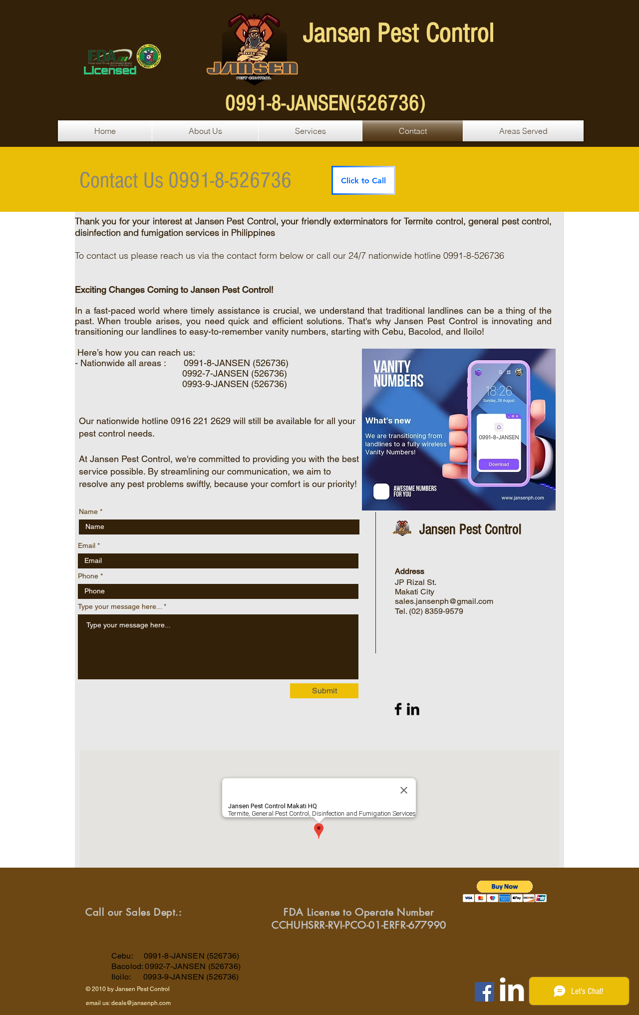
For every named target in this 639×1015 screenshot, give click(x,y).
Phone (88, 575)
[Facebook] (484, 992)
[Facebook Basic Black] (398, 709)
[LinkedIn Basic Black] (413, 709)
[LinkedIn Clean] (512, 989)
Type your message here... (120, 606)
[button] (505, 891)
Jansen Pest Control (398, 32)
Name (88, 511)
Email (86, 545)
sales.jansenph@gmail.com (444, 601)
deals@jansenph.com (141, 1003)
